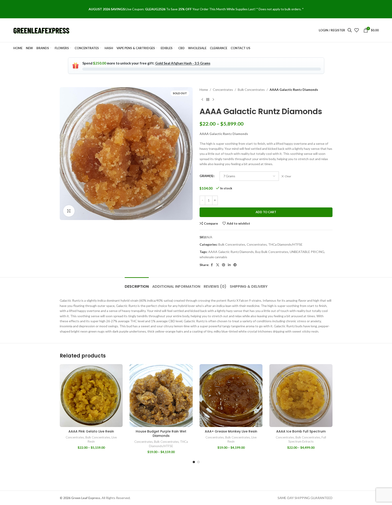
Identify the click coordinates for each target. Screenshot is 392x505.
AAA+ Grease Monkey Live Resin (231, 431)
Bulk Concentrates (251, 89)
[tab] (137, 284)
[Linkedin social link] (229, 265)
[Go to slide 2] (198, 462)
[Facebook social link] (212, 265)
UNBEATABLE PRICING (307, 252)
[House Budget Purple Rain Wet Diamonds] (161, 395)
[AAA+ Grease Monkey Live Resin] (231, 395)
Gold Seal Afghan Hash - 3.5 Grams (182, 63)
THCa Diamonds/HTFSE (285, 244)
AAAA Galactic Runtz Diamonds (231, 252)
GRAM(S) (207, 176)
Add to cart (266, 212)
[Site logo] (41, 30)
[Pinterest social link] (224, 265)
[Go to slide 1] (194, 462)
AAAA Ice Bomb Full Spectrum (301, 431)
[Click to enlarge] (69, 211)
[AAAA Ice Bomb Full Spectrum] (301, 395)
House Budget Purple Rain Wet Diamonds (161, 433)
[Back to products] (208, 99)
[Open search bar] (349, 30)
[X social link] (218, 265)
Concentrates (223, 89)
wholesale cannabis (213, 257)
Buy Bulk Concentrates (271, 252)
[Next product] (213, 99)
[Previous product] (202, 99)
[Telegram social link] (235, 265)
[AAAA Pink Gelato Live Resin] (91, 395)
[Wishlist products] (356, 30)
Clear (288, 176)
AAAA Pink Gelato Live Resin (91, 431)
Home (204, 89)
